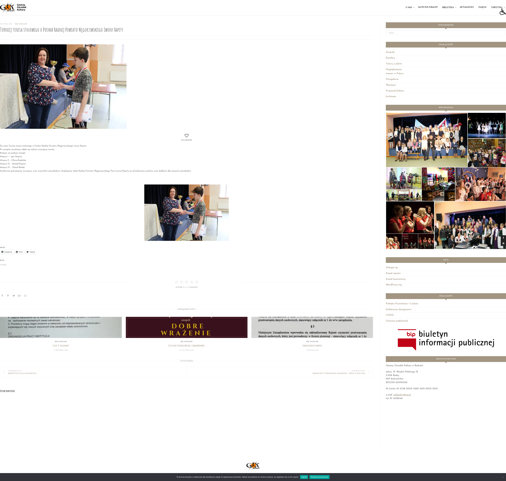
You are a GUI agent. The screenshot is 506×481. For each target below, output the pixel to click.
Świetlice (390, 58)
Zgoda (304, 477)
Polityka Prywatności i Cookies (402, 304)
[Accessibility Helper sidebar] (503, 12)
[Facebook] (503, 238)
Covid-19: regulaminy (61, 345)
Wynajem (391, 85)
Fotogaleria (392, 79)
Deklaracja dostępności (398, 309)
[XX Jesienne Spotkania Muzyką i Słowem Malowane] (186, 327)
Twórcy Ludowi (394, 64)
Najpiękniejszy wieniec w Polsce (394, 71)
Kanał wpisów (393, 273)
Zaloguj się (392, 267)
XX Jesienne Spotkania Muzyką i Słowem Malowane (187, 345)
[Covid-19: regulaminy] (61, 327)
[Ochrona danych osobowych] (312, 327)
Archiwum (391, 96)
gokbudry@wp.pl (402, 395)
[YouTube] (503, 243)
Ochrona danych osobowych (312, 345)
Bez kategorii (21, 24)
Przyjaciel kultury (395, 91)
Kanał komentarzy (396, 279)
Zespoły (390, 52)
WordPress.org (394, 285)
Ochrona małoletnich (397, 321)
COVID (390, 315)
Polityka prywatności (319, 477)
